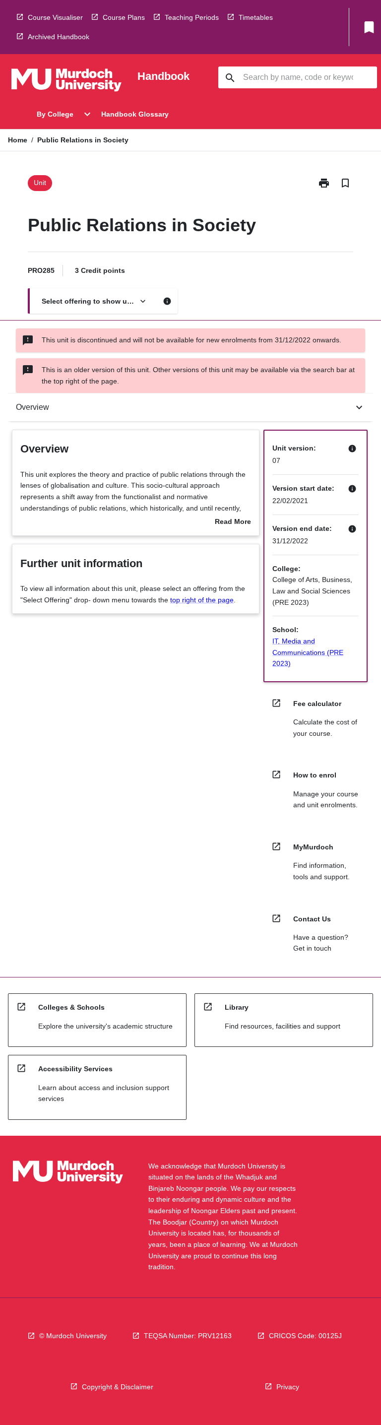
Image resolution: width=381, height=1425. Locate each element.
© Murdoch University (73, 1336)
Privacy (287, 1387)
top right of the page (202, 600)
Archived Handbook (58, 37)
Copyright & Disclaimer (117, 1387)
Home (17, 140)
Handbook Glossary (135, 114)
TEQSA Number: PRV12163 (188, 1336)
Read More (233, 522)
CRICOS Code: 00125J (305, 1336)
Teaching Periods (192, 17)
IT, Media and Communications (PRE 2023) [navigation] (307, 652)
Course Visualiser (55, 17)
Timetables (256, 17)
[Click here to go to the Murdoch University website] (66, 81)
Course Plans (124, 17)
